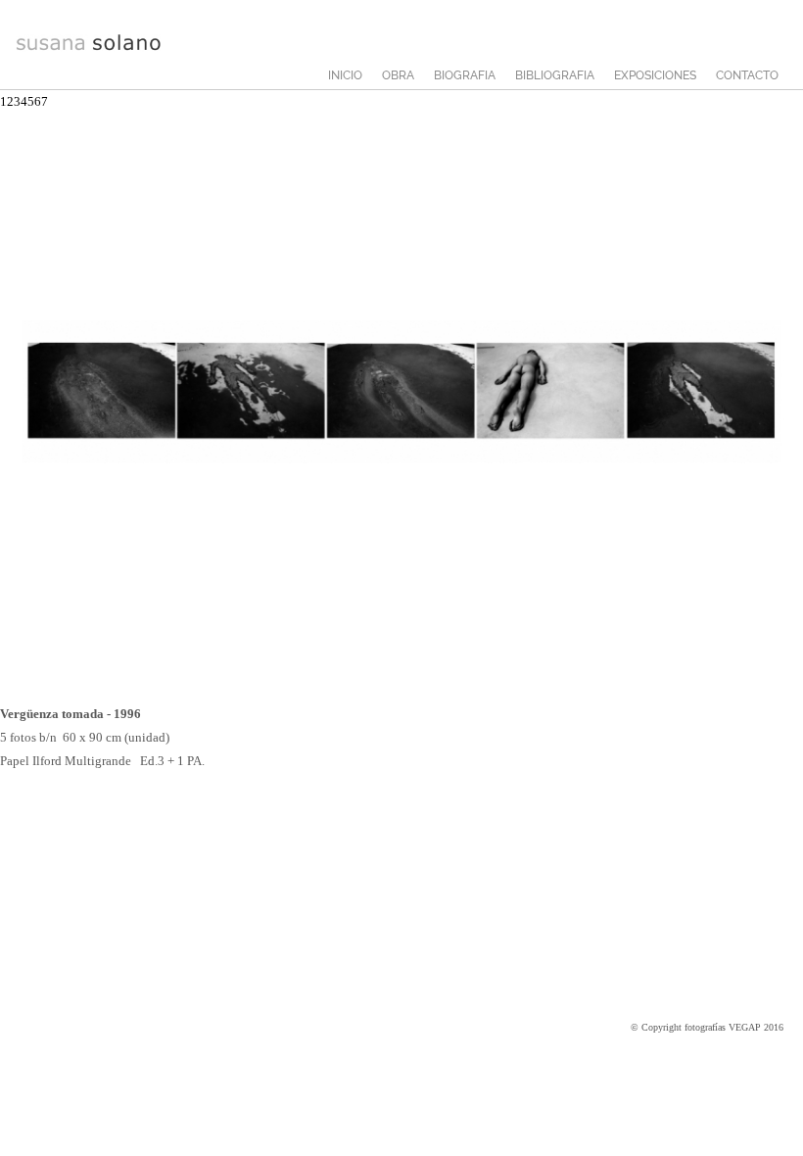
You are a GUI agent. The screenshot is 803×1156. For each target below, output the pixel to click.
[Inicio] (89, 47)
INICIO (345, 75)
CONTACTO (747, 75)
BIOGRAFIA (465, 75)
